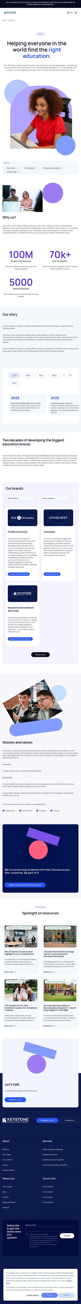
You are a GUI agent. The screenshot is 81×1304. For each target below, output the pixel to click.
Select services (13, 498)
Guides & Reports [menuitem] (9, 1202)
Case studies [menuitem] (7, 1187)
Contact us (69, 1120)
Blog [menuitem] (4, 1192)
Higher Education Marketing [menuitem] (53, 1149)
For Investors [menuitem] (47, 1197)
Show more (40, 654)
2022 (54, 375)
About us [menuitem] (6, 1149)
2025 (14, 375)
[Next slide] (70, 375)
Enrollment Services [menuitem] (50, 1154)
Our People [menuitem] (7, 1154)
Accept (49, 1295)
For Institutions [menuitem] (48, 1187)
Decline (66, 1295)
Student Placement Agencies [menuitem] (53, 1160)
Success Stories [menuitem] (8, 1170)
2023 (41, 375)
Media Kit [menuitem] (6, 1207)
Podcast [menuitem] (6, 1197)
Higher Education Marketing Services (25, 885)
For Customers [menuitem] (48, 1192)
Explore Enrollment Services (20, 639)
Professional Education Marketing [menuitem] (55, 1165)
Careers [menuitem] (5, 1165)
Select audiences (48, 498)
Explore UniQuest (52, 574)
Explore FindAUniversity (18, 574)
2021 (14, 383)
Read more (9, 972)
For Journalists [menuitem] (48, 1202)
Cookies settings (33, 1295)
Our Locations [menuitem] (8, 1160)
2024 (27, 375)
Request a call (15, 1099)
